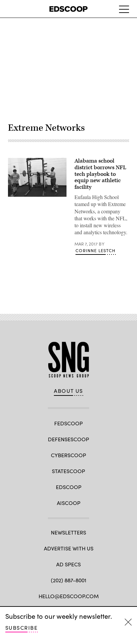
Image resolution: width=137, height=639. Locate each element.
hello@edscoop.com (69, 596)
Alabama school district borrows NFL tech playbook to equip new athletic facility (100, 174)
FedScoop (68, 423)
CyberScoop (68, 455)
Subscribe (21, 627)
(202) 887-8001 (68, 580)
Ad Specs (68, 564)
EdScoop (68, 486)
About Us (68, 391)
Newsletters (68, 532)
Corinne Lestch (95, 250)
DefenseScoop (68, 439)
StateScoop (68, 470)
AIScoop (68, 502)
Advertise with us (68, 548)
